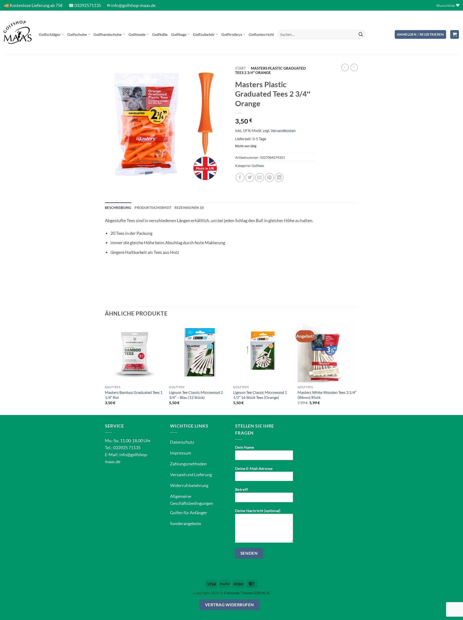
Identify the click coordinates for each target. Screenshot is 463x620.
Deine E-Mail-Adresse (254, 468)
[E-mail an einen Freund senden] (259, 177)
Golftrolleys (231, 34)
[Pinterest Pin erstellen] (269, 177)
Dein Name (244, 447)
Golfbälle (160, 34)
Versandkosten (283, 130)
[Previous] (105, 369)
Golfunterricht (261, 34)
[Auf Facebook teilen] (240, 177)
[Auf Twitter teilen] (249, 177)
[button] (420, 34)
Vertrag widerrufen (229, 604)
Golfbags (178, 34)
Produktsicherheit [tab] (153, 207)
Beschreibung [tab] (118, 207)
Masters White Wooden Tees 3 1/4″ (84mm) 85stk (327, 395)
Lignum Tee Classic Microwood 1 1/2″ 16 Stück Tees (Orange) (260, 395)
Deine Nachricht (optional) (257, 510)
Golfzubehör (204, 34)
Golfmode (137, 34)
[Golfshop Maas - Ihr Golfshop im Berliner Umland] (18, 32)
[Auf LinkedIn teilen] (279, 177)
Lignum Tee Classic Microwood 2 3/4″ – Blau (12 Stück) (196, 395)
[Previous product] (354, 67)
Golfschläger (50, 34)
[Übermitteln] (360, 34)
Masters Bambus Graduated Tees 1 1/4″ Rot (134, 395)
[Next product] (345, 67)
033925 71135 (127, 447)
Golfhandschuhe (108, 34)
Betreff (241, 489)
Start (240, 68)
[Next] (356, 369)
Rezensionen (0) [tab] (189, 207)
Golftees (258, 166)
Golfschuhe (77, 34)
